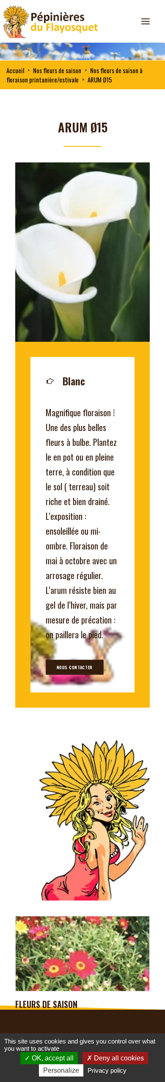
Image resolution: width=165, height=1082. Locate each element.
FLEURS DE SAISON (46, 1004)
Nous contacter (75, 667)
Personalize (61, 1070)
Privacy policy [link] (107, 1070)
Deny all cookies (118, 1058)
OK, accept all (52, 1058)
